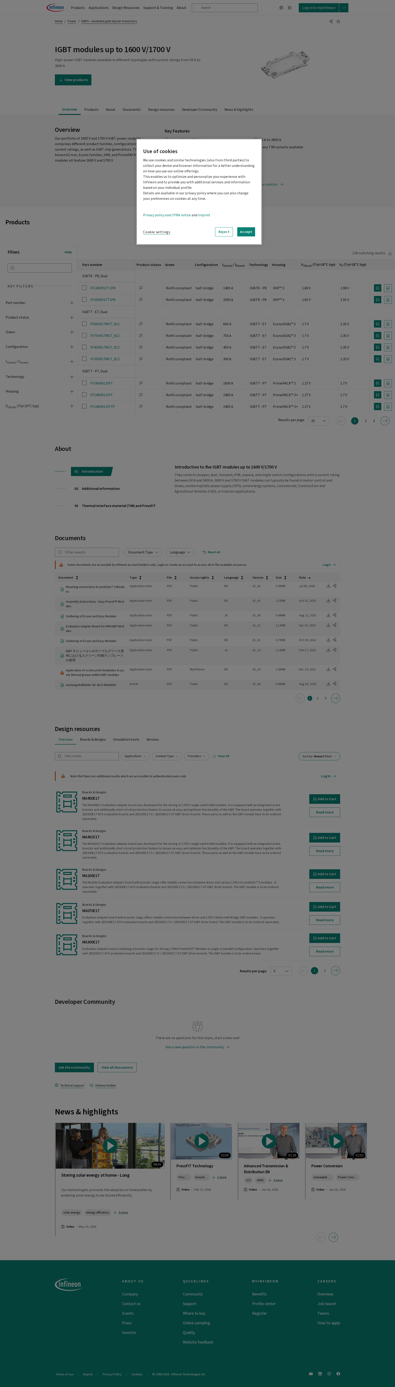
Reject (224, 231)
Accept (246, 231)
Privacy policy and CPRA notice (167, 215)
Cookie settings (157, 232)
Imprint (204, 215)
